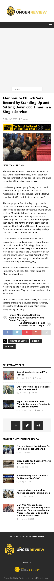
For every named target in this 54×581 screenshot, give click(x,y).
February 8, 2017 (25, 378)
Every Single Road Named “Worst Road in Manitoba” (34, 462)
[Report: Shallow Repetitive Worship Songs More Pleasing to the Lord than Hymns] (8, 404)
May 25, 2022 (23, 467)
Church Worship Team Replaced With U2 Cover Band (33, 388)
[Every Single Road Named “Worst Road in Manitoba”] (8, 464)
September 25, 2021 (26, 519)
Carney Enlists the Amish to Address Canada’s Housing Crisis (33, 491)
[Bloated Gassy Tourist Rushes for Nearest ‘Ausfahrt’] (8, 478)
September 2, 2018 (26, 410)
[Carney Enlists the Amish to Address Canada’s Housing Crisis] (8, 493)
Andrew (24, 119)
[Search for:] (27, 89)
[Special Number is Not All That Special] (8, 375)
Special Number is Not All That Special (32, 373)
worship (9, 346)
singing (35, 341)
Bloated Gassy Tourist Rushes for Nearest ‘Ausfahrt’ (32, 477)
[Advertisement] (27, 57)
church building (18, 341)
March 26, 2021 (24, 452)
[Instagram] (38, 425)
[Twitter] (27, 425)
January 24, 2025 (25, 481)
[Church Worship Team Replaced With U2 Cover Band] (8, 389)
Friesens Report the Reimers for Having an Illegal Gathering (33, 447)
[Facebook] (15, 425)
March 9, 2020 (11, 119)
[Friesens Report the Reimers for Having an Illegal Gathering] (8, 449)
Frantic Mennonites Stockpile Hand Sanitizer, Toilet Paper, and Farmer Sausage (26, 318)
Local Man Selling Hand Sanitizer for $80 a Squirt (32, 324)
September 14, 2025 (26, 496)
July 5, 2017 (23, 393)
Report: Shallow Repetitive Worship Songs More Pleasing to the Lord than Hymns (33, 404)
